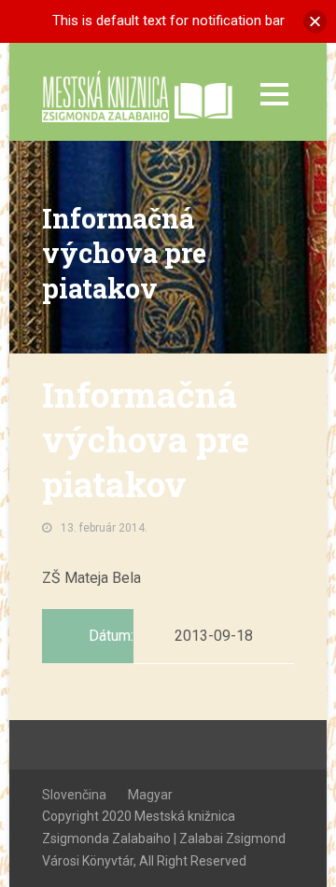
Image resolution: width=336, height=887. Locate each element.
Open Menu (274, 94)
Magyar (150, 794)
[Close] (315, 21)
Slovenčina (74, 794)
